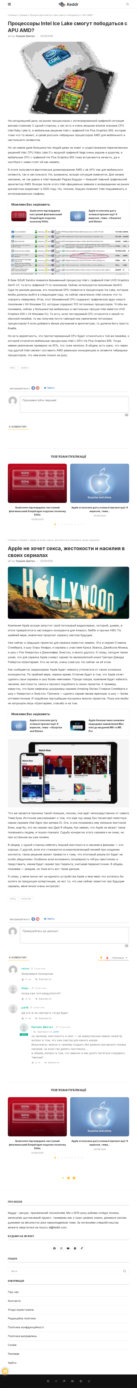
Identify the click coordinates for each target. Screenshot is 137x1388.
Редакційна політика (22, 1318)
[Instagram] (56, 1381)
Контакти (14, 1301)
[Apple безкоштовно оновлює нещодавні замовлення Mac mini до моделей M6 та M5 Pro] (77, 726)
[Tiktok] (89, 1381)
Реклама (13, 1353)
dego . (25, 988)
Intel (12, 368)
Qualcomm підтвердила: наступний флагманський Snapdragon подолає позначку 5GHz (37, 511)
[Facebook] (48, 1381)
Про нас (13, 1292)
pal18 (25, 1007)
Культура (26, 899)
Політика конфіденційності (26, 1327)
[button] (12, 494)
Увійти (50, 387)
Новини (23, 15)
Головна (12, 15)
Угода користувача (21, 1309)
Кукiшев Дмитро (25, 36)
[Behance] (64, 1381)
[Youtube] (72, 1381)
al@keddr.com (57, 1227)
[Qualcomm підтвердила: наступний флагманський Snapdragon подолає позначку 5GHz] (18, 216)
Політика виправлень (22, 1336)
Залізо (24, 368)
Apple (13, 899)
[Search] (127, 4)
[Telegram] (81, 1381)
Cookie (12, 1345)
